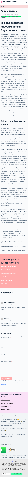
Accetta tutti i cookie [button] (16, 473)
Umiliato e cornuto (5, 400)
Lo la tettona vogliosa (6, 280)
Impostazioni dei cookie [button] (8, 461)
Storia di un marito (5, 409)
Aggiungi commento (6, 361)
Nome (2, 341)
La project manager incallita (8, 266)
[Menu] (26, 2)
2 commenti (3, 17)
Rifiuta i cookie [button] (6, 473)
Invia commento (6, 378)
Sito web (3, 354)
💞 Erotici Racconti (9, 2)
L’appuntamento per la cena (8, 273)
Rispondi (25, 304)
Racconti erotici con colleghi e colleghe (11, 16)
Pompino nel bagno (5, 406)
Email (2, 347)
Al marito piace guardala (7, 403)
